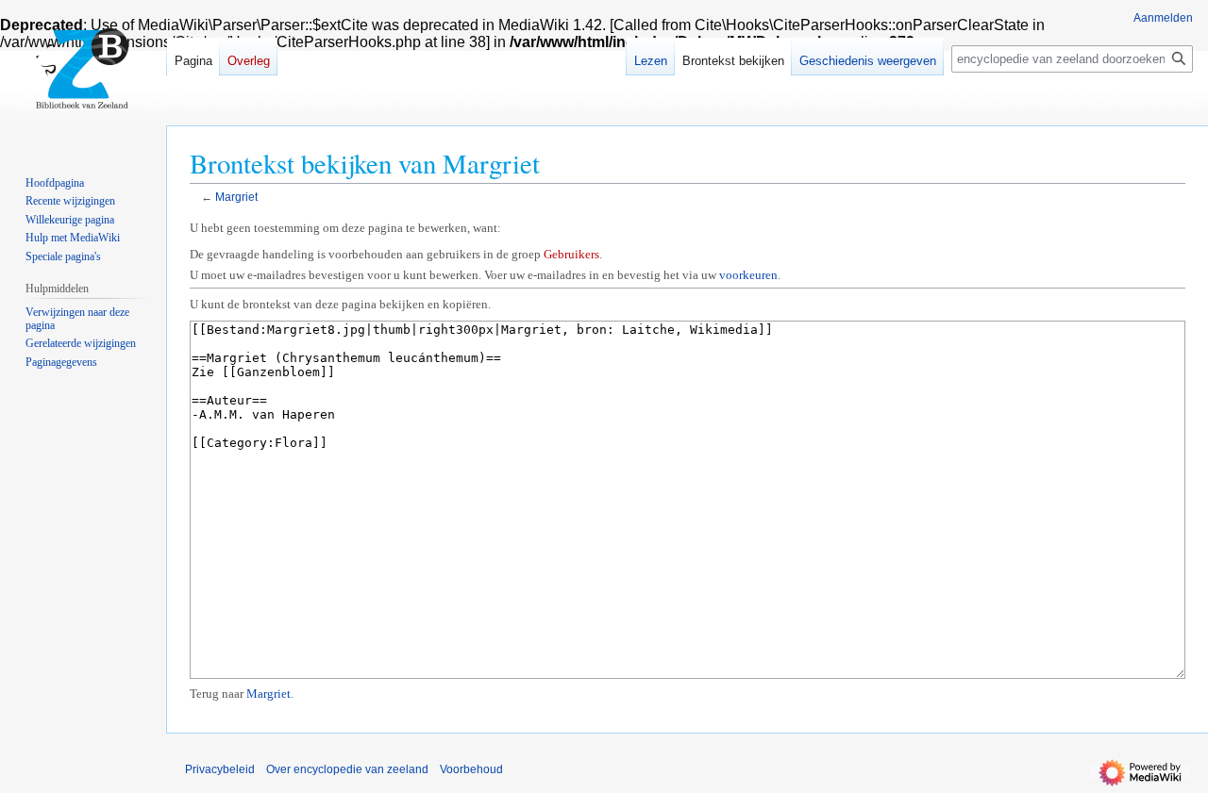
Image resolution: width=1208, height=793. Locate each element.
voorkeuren (748, 275)
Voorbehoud (471, 769)
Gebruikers (571, 254)
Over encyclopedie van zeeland (347, 769)
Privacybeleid (220, 769)
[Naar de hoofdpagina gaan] (83, 75)
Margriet (236, 196)
